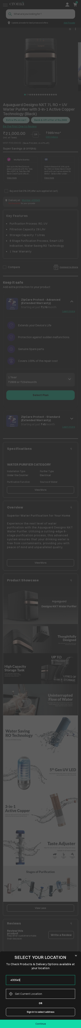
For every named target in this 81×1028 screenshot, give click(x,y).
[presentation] (40, 980)
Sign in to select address (40, 1011)
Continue (40, 1023)
